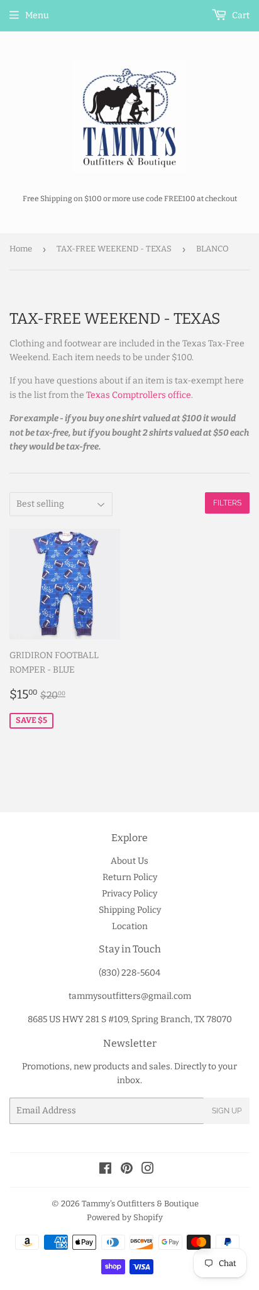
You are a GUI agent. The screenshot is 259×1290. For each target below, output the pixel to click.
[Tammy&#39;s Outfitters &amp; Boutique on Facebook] (105, 1170)
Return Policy (129, 877)
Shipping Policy (130, 910)
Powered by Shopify (125, 1217)
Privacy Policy (129, 893)
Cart (240, 15)
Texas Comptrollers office (138, 395)
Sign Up (226, 1110)
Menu (37, 15)
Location (130, 926)
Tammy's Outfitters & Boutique (140, 1203)
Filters (227, 503)
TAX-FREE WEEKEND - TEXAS (114, 248)
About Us (129, 861)
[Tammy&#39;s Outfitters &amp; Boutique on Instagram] (147, 1170)
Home (20, 248)
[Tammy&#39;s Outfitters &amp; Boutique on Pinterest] (126, 1170)
